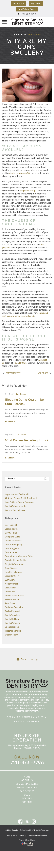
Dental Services (27, 787)
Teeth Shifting (12, 619)
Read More (10, 422)
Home (27, 776)
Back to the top (29, 659)
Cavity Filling (11, 533)
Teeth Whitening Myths (15, 506)
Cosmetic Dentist (13, 540)
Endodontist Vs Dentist (16, 560)
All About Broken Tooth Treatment (21, 498)
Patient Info (27, 791)
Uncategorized (12, 627)
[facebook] (20, 821)
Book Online (19, 3)
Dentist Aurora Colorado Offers (19, 556)
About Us (27, 780)
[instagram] (34, 821)
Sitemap (23, 836)
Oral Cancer (10, 588)
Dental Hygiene (12, 548)
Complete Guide (12, 537)
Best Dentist (11, 525)
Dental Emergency (13, 544)
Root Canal (10, 603)
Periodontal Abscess (14, 595)
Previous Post (13, 373)
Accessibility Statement (38, 836)
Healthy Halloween (13, 572)
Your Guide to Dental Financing (19, 502)
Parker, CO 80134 (27, 721)
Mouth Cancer (11, 584)
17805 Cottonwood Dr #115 (27, 717)
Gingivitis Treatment (14, 564)
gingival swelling (27, 191)
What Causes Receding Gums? (26, 440)
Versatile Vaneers (13, 631)
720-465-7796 (27, 763)
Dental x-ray (11, 552)
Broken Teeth (11, 529)
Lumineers (10, 580)
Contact (27, 802)
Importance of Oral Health (17, 494)
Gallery (27, 798)
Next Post (43, 373)
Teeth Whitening (12, 623)
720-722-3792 (28, 14)
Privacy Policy (12, 836)
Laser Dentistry (12, 576)
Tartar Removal (12, 611)
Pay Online (35, 3)
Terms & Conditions (27, 840)
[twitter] (27, 821)
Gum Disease (34, 34)
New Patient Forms (27, 9)
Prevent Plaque (12, 599)
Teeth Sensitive (12, 615)
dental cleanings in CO (19, 173)
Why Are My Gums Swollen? (27, 47)
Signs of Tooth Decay (15, 510)
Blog (27, 794)
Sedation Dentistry (14, 607)
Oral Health (10, 591)
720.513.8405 (20, 363)
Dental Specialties (27, 784)
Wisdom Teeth (11, 635)
